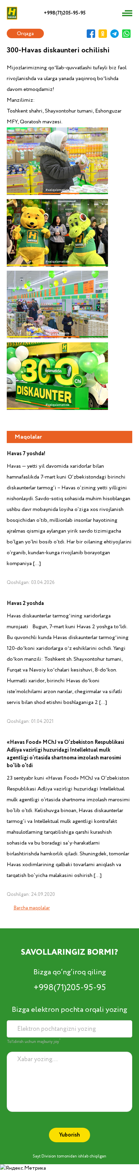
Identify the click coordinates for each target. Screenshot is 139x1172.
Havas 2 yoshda (25, 603)
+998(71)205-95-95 (65, 13)
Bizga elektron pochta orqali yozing (69, 1009)
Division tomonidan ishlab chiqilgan (73, 1156)
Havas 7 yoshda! (26, 454)
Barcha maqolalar (31, 908)
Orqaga (25, 34)
